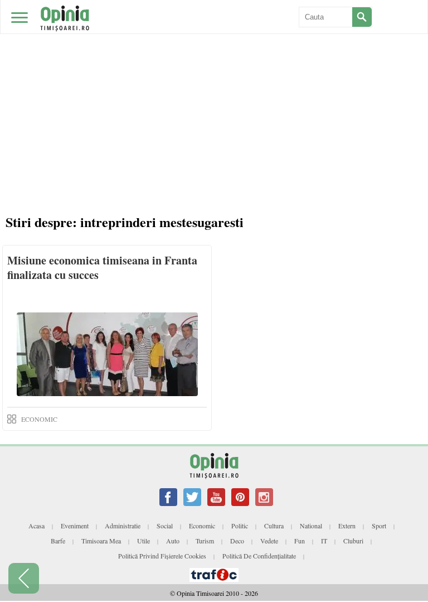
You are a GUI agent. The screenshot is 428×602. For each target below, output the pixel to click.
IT (324, 540)
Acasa (36, 525)
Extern (347, 525)
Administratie (122, 525)
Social (165, 525)
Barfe (58, 540)
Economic (202, 525)
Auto (172, 540)
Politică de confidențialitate (259, 555)
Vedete (269, 540)
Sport (379, 525)
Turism (205, 540)
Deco (237, 540)
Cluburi (353, 540)
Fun (299, 540)
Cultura (274, 525)
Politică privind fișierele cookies (162, 555)
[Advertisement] (214, 84)
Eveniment (75, 525)
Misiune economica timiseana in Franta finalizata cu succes (102, 267)
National (311, 525)
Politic (239, 525)
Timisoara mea (101, 540)
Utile (143, 540)
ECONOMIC (39, 419)
